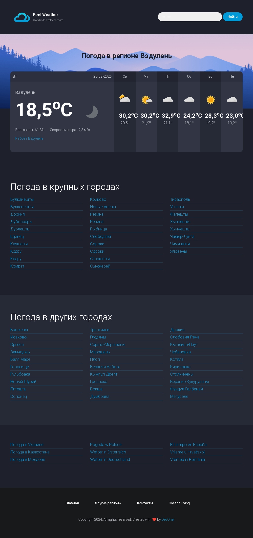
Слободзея (100, 236)
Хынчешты (180, 221)
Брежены (19, 329)
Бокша (96, 389)
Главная (72, 503)
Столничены (181, 374)
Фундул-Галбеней (186, 389)
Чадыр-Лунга (182, 236)
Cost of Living (179, 503)
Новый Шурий (23, 381)
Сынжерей (100, 266)
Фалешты (179, 214)
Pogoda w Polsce (106, 444)
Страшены (100, 258)
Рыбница (98, 229)
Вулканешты (22, 199)
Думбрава (99, 396)
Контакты (145, 503)
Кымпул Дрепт (103, 374)
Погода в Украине (26, 444)
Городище (19, 366)
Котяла (177, 359)
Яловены (178, 251)
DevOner (168, 519)
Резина (97, 214)
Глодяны (98, 337)
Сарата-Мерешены (107, 344)
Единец (17, 236)
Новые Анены (103, 206)
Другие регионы (108, 503)
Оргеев (17, 344)
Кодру (15, 251)
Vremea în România (187, 459)
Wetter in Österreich (108, 452)
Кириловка (180, 366)
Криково (98, 199)
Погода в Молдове (27, 459)
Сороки (97, 244)
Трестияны (100, 329)
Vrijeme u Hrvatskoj (187, 452)
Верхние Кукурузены (189, 381)
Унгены (177, 206)
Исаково (18, 337)
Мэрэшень (100, 352)
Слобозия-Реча (184, 337)
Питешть (18, 389)
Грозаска (98, 381)
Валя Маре (20, 359)
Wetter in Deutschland (110, 459)
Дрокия (17, 214)
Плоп (95, 359)
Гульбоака (20, 374)
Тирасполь (180, 199)
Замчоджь (20, 352)
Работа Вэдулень (29, 138)
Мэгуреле (179, 396)
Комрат (17, 266)
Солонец (18, 396)
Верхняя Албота (105, 366)
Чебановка (180, 352)
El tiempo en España (188, 444)
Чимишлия (180, 244)
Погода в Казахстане (30, 452)
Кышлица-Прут (184, 344)
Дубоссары (21, 221)
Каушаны (19, 244)
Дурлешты (20, 229)
